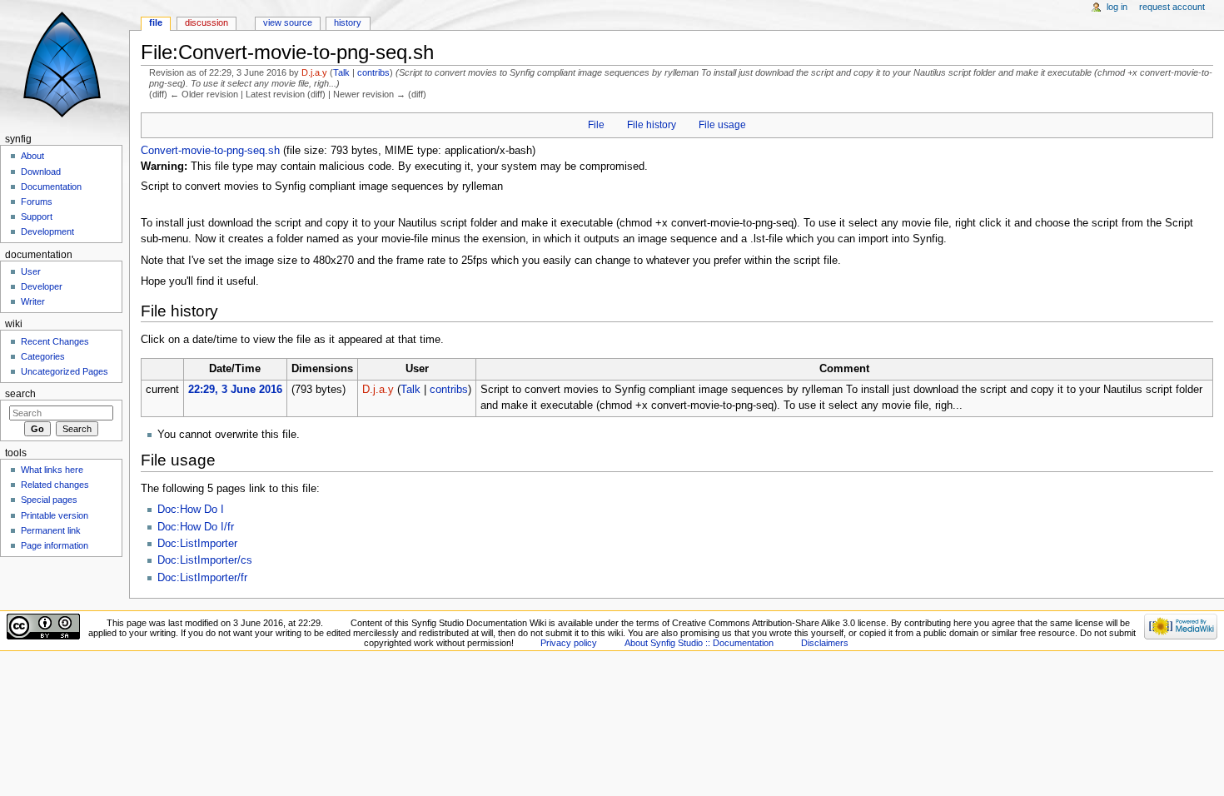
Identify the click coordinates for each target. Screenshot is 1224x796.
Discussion (206, 22)
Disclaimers (824, 643)
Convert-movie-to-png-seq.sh (210, 151)
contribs (373, 72)
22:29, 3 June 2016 (235, 390)
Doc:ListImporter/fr (202, 578)
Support (36, 216)
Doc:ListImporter (197, 544)
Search (20, 394)
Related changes (55, 485)
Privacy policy (568, 643)
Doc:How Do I (190, 509)
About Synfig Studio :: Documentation (699, 643)
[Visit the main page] (64, 64)
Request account (1172, 7)
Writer (33, 301)
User (31, 271)
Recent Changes (55, 341)
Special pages (49, 500)
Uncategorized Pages (64, 371)
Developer (41, 286)
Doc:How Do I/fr (195, 527)
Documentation (51, 187)
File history (651, 125)
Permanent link (51, 530)
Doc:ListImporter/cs (204, 560)
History (347, 22)
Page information (54, 545)
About (32, 156)
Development (47, 231)
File (596, 125)
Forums (36, 201)
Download (41, 172)
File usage (722, 125)
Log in (1117, 7)
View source (287, 22)
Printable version (54, 515)
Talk (341, 72)
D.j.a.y (314, 72)
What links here (52, 470)
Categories (43, 356)
